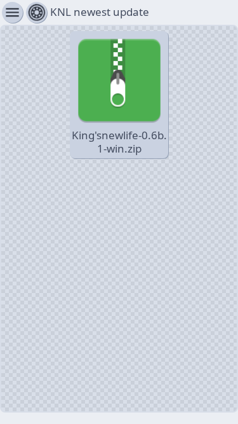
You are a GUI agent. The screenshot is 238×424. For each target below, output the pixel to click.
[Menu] (36, 12)
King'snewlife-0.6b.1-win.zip (119, 141)
